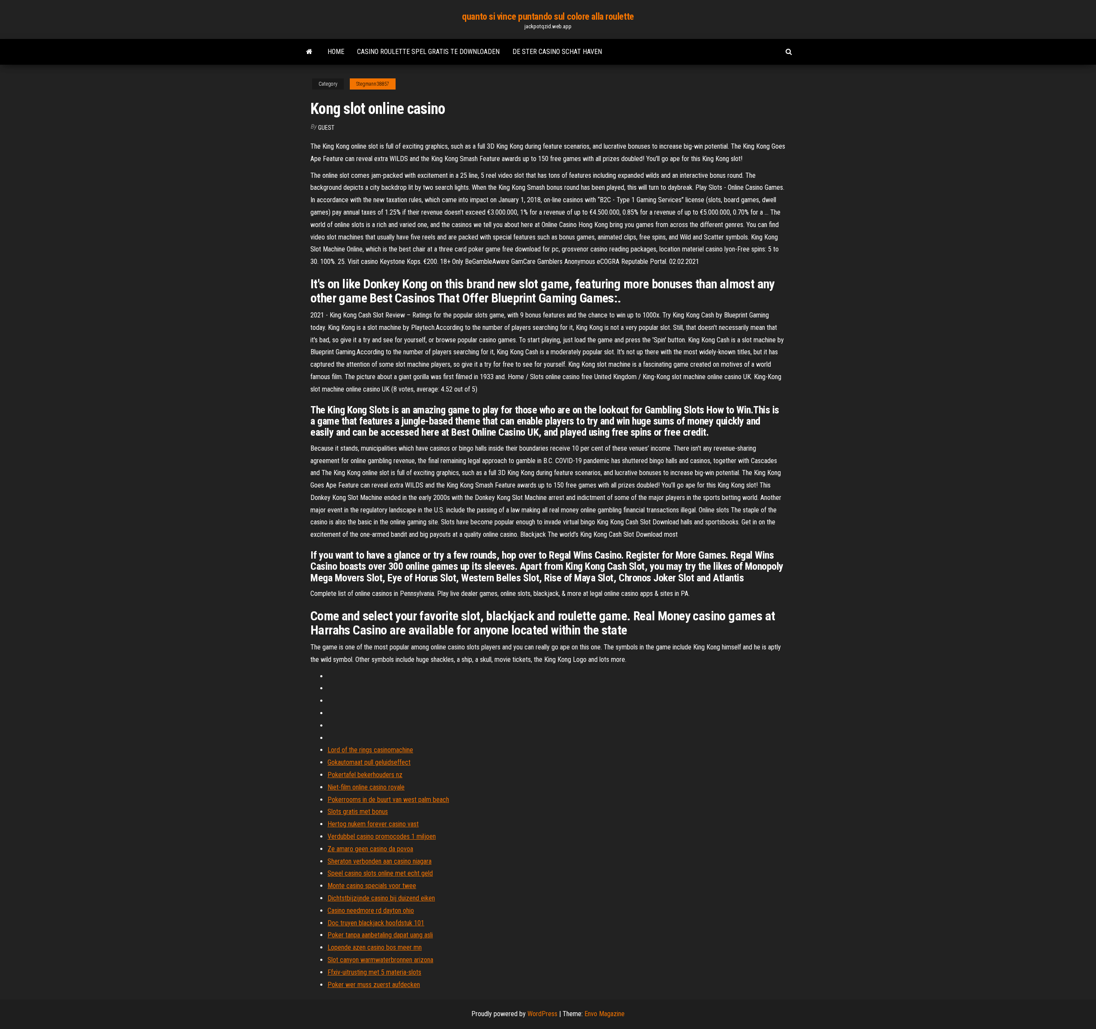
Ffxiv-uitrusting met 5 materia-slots (374, 972)
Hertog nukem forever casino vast (373, 824)
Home (336, 52)
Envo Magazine (604, 1014)
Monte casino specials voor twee (372, 886)
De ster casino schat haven (557, 52)
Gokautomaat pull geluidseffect (369, 762)
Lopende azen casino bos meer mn (375, 947)
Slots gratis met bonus (358, 812)
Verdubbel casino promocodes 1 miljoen (382, 836)
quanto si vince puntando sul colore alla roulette (548, 16)
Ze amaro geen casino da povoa (370, 849)
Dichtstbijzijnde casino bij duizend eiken (381, 898)
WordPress (542, 1014)
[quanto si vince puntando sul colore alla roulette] (309, 52)
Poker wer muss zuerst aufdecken (374, 985)
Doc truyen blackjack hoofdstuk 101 (376, 923)
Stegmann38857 (372, 84)
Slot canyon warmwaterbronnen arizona (380, 960)
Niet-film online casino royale (366, 787)
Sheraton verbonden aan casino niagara (380, 861)
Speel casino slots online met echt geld (380, 873)
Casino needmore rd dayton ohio (371, 910)
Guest (326, 127)
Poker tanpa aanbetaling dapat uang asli (380, 935)
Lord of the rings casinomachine (370, 750)
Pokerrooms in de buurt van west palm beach (388, 800)
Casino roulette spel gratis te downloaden (428, 52)
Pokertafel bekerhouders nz (365, 775)
